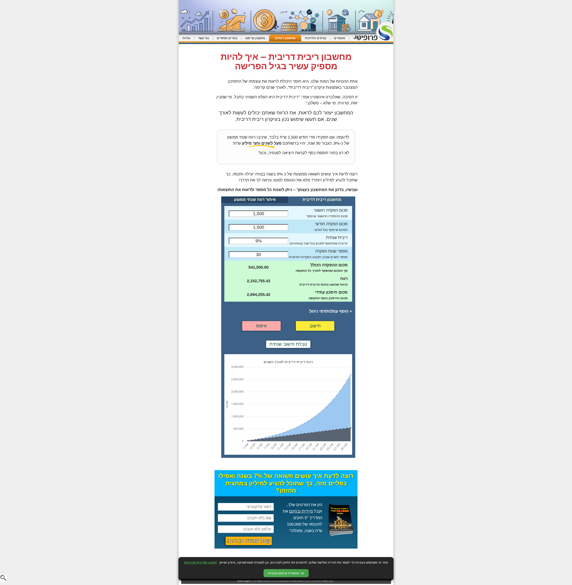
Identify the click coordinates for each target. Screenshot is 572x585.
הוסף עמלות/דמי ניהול (330, 311)
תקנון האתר (243, 580)
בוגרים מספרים (227, 38)
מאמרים (339, 38)
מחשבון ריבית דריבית (322, 199)
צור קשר (203, 38)
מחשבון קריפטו (255, 38)
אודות (186, 38)
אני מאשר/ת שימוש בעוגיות (286, 573)
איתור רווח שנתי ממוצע (255, 199)
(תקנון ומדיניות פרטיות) (200, 562)
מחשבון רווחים (285, 38)
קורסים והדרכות (315, 38)
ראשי (356, 38)
